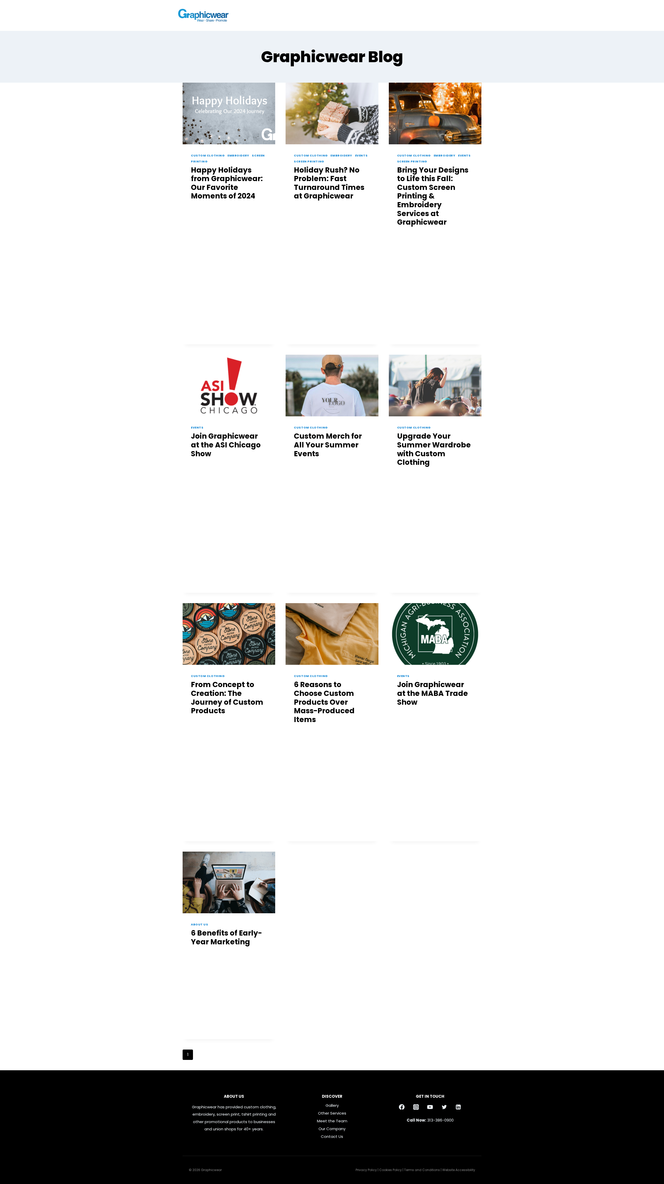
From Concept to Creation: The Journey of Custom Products (227, 698)
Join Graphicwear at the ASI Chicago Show (226, 445)
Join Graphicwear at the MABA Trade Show (432, 693)
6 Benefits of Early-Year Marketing (226, 937)
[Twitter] (444, 1107)
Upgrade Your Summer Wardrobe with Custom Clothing (434, 449)
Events (361, 155)
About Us (199, 924)
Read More (204, 306)
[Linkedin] (458, 1107)
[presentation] (229, 113)
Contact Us (452, 15)
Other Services (332, 1113)
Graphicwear (207, 207)
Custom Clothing (208, 155)
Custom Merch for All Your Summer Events (328, 445)
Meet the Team (332, 1121)
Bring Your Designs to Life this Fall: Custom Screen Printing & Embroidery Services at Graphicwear (432, 196)
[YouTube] (430, 1107)
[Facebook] (484, 15)
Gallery (425, 15)
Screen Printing (309, 161)
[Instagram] (475, 15)
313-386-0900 (440, 1120)
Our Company (332, 1128)
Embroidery (238, 155)
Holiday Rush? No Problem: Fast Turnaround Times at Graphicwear (329, 183)
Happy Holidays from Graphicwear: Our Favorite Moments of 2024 (227, 183)
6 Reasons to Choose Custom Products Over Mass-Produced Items (324, 702)
